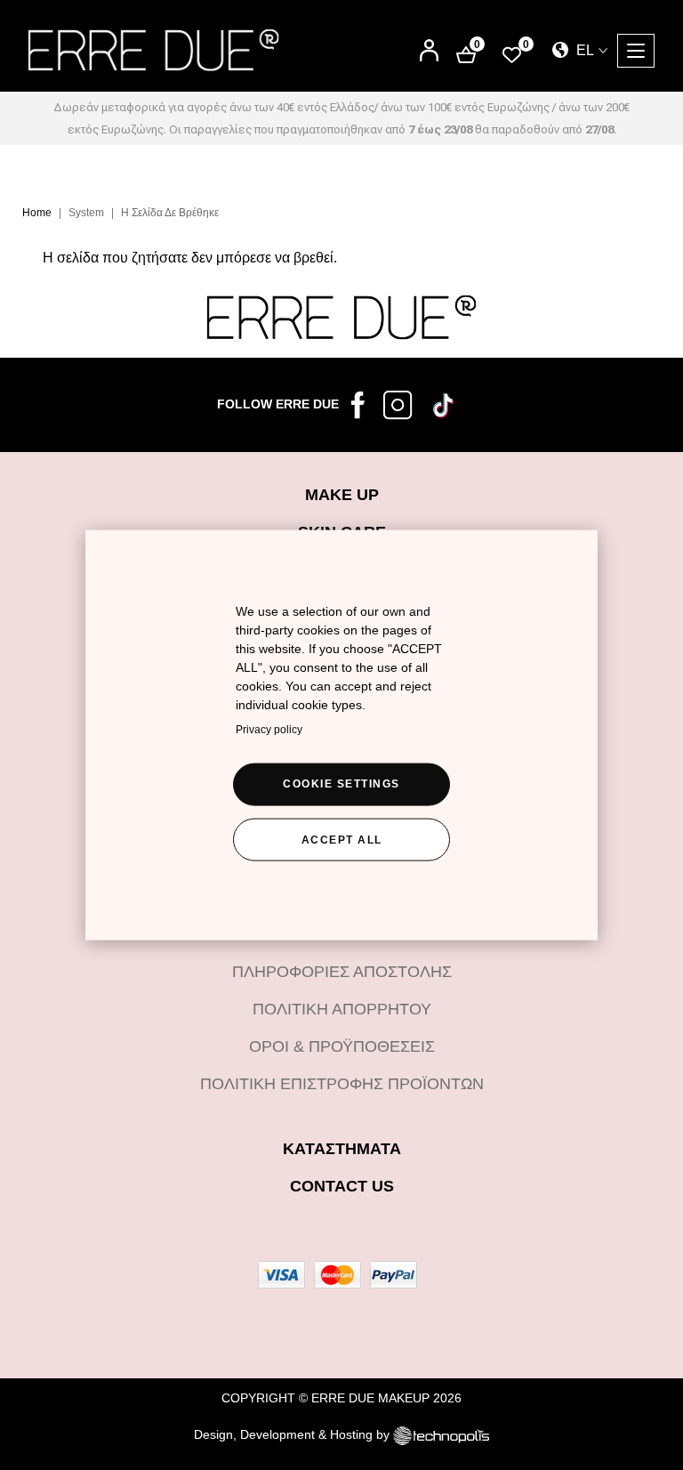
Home (37, 212)
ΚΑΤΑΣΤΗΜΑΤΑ (342, 1149)
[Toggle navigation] (636, 51)
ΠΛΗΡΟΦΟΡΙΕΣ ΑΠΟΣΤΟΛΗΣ (342, 972)
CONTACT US (342, 1186)
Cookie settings (341, 783)
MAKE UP (342, 495)
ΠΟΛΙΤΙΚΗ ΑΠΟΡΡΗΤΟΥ (342, 1009)
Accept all (341, 839)
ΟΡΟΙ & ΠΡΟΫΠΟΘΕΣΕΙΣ (342, 1046)
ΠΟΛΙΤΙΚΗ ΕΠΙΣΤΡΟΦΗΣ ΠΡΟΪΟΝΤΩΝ (342, 1084)
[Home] (153, 49)
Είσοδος (429, 43)
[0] (511, 53)
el (583, 50)
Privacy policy (269, 729)
